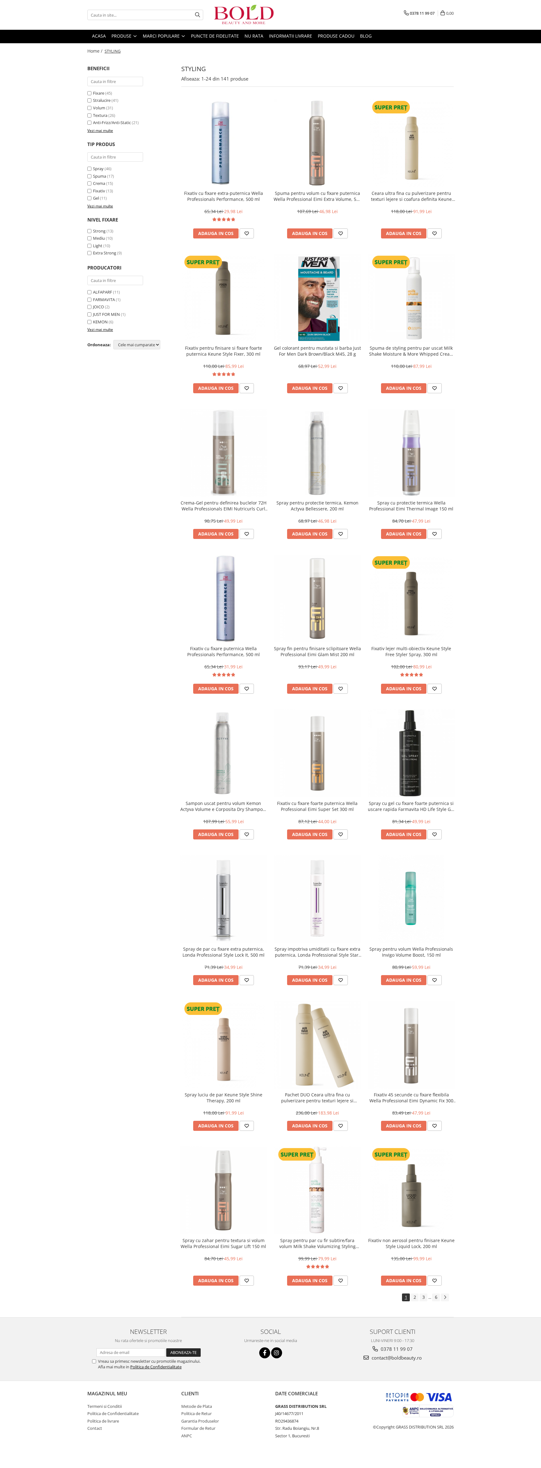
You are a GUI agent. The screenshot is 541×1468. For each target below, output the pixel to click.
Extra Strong (104, 253)
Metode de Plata (196, 1406)
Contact (94, 1428)
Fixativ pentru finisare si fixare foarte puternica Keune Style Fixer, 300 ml (223, 351)
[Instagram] (276, 1352)
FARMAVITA (104, 299)
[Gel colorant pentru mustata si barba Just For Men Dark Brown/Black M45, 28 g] (317, 298)
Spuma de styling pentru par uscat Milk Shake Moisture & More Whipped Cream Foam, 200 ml (411, 351)
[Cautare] (197, 15)
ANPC (186, 1436)
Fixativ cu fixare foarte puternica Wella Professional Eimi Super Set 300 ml (317, 806)
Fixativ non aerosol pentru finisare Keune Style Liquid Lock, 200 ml (411, 1243)
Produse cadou (336, 36)
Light (97, 245)
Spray (98, 168)
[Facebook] (264, 1352)
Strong (99, 231)
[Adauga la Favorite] (247, 233)
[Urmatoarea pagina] (445, 1297)
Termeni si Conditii (104, 1406)
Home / (95, 51)
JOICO (98, 307)
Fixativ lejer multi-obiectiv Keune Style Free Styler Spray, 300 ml (411, 651)
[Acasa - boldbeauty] (244, 15)
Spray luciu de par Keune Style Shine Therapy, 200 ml (223, 1098)
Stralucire (102, 100)
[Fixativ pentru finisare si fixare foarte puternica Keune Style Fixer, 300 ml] (223, 298)
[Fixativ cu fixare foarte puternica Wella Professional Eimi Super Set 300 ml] (317, 753)
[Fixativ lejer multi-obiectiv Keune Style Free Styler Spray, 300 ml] (411, 598)
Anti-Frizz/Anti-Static (112, 122)
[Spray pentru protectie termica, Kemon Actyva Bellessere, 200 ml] (317, 453)
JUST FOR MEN (106, 314)
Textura (100, 115)
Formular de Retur (198, 1428)
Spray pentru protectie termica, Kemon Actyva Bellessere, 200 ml (317, 506)
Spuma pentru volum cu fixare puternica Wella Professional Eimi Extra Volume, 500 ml (317, 196)
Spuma (99, 176)
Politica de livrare (103, 1421)
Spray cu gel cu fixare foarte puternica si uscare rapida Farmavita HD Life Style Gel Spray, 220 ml (411, 806)
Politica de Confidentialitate (156, 1367)
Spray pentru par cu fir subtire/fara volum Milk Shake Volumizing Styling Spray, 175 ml (317, 1243)
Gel (96, 198)
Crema (99, 183)
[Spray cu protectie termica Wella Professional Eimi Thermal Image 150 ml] (411, 453)
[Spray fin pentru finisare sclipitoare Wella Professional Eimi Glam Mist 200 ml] (317, 598)
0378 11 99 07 (396, 1349)
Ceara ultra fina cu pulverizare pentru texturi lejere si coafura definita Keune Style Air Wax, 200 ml (411, 196)
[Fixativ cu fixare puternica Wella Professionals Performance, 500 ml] (223, 598)
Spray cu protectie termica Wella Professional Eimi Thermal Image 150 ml (411, 506)
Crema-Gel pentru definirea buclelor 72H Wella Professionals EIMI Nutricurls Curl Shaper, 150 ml (223, 506)
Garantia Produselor (200, 1421)
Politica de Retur (196, 1413)
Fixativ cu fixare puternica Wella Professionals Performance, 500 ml (223, 651)
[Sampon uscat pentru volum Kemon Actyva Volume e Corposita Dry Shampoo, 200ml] (223, 753)
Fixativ (99, 191)
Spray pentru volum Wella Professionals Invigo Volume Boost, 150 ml (411, 952)
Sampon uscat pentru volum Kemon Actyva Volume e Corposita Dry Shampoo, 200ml (223, 806)
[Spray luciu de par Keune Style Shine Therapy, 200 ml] (223, 1045)
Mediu (99, 238)
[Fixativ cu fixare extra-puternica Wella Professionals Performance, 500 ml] (223, 143)
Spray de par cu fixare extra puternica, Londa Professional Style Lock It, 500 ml (224, 952)
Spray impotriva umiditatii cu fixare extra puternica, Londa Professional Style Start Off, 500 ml (317, 952)
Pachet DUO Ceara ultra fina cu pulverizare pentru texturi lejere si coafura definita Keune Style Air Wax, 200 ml (317, 1098)
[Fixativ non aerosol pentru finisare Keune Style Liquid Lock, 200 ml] (411, 1190)
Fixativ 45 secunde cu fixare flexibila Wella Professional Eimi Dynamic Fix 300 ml (411, 1098)
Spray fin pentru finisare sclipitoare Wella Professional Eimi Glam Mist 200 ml (317, 651)
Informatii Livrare (290, 36)
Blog (366, 36)
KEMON (100, 322)
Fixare (98, 93)
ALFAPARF (102, 292)
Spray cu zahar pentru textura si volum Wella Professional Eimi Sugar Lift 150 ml (223, 1243)
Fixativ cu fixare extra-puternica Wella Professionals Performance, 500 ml (223, 196)
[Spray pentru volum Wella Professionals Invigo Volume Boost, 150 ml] (411, 899)
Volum (99, 108)
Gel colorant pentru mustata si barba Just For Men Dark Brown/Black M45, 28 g (317, 351)
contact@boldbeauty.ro (396, 1358)
